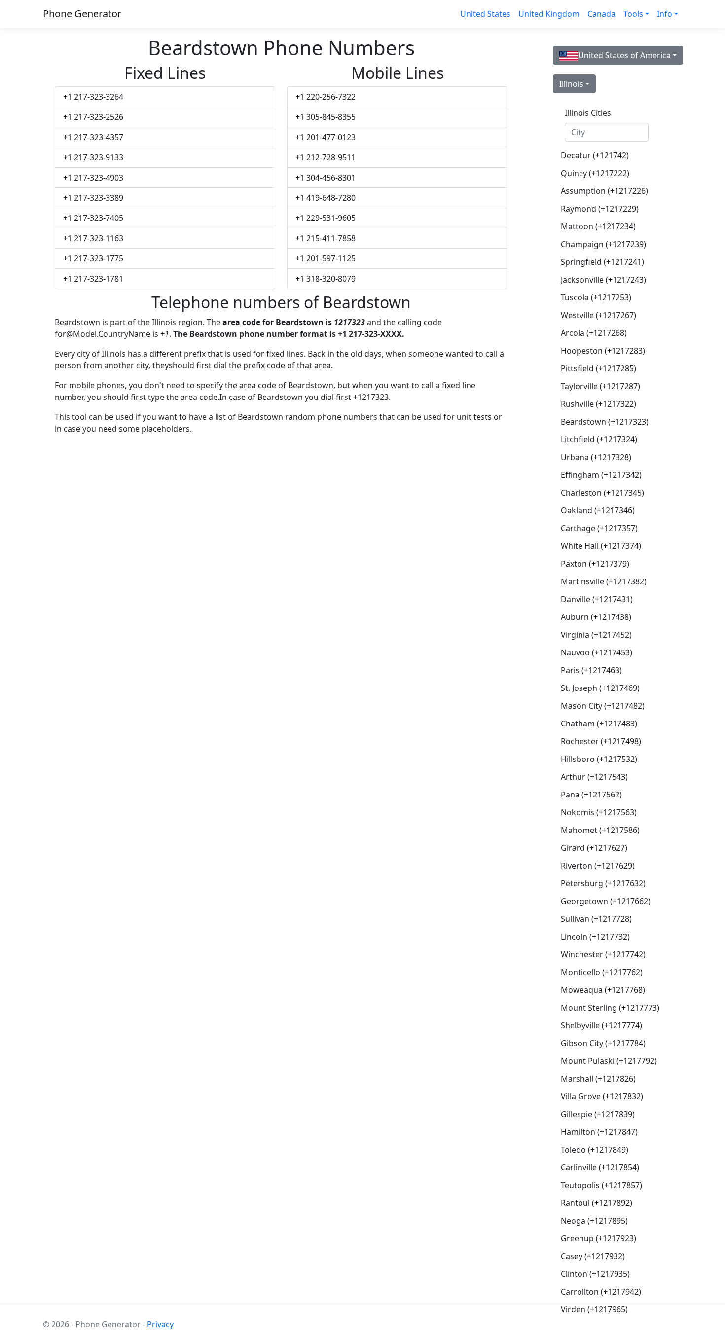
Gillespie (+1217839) (598, 1114)
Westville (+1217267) (598, 315)
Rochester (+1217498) (601, 741)
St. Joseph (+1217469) (600, 688)
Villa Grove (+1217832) (602, 1096)
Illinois (571, 83)
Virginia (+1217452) (596, 634)
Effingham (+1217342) (601, 475)
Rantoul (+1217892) (596, 1202)
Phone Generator (82, 13)
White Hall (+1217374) (601, 546)
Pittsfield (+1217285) (598, 368)
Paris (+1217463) (591, 670)
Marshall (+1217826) (598, 1078)
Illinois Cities (588, 113)
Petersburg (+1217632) (603, 883)
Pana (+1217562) (591, 794)
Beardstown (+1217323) (605, 421)
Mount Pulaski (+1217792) (609, 1060)
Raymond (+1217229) (600, 208)
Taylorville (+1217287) (600, 386)
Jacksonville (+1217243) (603, 279)
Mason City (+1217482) (603, 705)
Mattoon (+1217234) (598, 226)
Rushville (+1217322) (598, 403)
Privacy (160, 1324)
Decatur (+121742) (595, 155)
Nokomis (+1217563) (599, 812)
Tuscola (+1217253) (596, 297)
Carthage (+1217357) (599, 528)
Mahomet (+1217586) (600, 830)
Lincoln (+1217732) (595, 936)
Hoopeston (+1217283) (603, 350)
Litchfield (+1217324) (599, 439)
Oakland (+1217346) (598, 510)
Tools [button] (633, 13)
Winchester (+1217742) (603, 954)
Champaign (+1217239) (603, 244)
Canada (601, 13)
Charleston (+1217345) (602, 492)
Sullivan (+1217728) (596, 918)
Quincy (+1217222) (595, 173)
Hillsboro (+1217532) (599, 759)
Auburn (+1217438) (596, 617)
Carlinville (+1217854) (600, 1167)
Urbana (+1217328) (596, 457)
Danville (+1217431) (597, 599)
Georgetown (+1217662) (606, 901)
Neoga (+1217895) (594, 1220)
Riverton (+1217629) (598, 865)
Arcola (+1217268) (594, 332)
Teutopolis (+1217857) (601, 1185)
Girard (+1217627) (594, 847)
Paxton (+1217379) (595, 563)
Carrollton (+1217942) (601, 1291)
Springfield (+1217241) (602, 261)
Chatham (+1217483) (599, 723)
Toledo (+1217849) (594, 1149)
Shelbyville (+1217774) (601, 1025)
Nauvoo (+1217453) (596, 652)
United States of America (624, 55)
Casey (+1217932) (593, 1256)
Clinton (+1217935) (595, 1273)
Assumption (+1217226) (604, 190)
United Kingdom (549, 13)
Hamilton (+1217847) (599, 1131)
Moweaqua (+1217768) (603, 989)
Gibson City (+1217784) (603, 1043)
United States (485, 13)
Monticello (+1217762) (602, 972)
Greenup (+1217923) (598, 1238)
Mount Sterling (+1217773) (610, 1007)
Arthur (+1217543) (594, 776)
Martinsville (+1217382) (604, 581)
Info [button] (664, 13)
